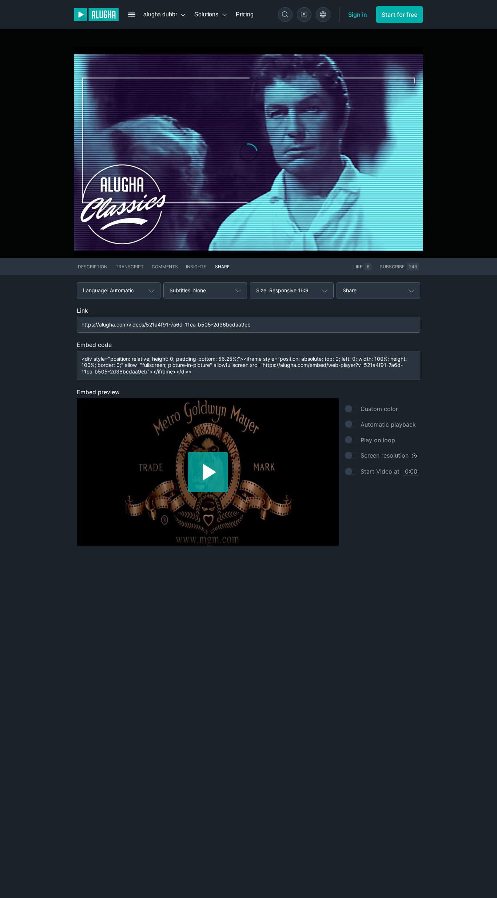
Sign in (357, 14)
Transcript (130, 266)
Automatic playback (388, 424)
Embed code (94, 344)
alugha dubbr (160, 14)
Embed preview (98, 392)
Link (82, 310)
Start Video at (380, 471)
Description (92, 266)
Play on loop (378, 440)
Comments (165, 266)
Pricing (245, 14)
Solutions (206, 14)
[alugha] (96, 14)
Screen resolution (385, 455)
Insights (196, 266)
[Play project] (208, 472)
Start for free (399, 14)
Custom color (379, 409)
